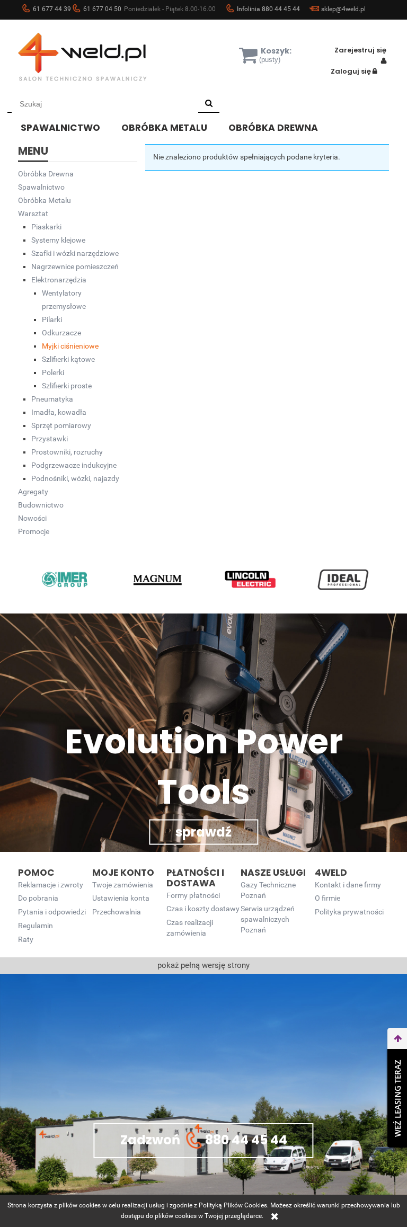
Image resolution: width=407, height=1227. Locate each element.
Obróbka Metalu (44, 200)
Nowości (32, 518)
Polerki (53, 372)
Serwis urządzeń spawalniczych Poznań (268, 919)
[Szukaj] (208, 104)
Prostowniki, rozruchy (67, 452)
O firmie (327, 898)
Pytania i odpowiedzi (52, 912)
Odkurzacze (61, 332)
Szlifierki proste (67, 385)
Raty (25, 939)
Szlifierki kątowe (68, 359)
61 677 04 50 (102, 9)
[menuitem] (68, 126)
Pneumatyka (52, 399)
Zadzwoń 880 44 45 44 (203, 1139)
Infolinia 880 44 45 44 (268, 9)
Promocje (33, 531)
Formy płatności (193, 895)
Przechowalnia (116, 912)
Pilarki (52, 319)
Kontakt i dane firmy (348, 885)
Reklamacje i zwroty (50, 885)
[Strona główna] (97, 56)
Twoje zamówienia (122, 885)
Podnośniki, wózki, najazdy (75, 478)
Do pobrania (38, 898)
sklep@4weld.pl (343, 9)
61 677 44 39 (52, 9)
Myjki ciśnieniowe (70, 346)
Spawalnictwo (41, 187)
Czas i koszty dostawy (203, 908)
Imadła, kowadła (58, 412)
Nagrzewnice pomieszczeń (75, 266)
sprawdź (203, 832)
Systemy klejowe (58, 240)
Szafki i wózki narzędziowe (75, 253)
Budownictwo (41, 505)
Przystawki (49, 438)
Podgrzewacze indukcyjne (74, 465)
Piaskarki (46, 227)
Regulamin (35, 925)
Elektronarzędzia (58, 279)
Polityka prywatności (349, 912)
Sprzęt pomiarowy (61, 425)
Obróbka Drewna (46, 174)
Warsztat (33, 213)
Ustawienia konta (120, 898)
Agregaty (33, 491)
